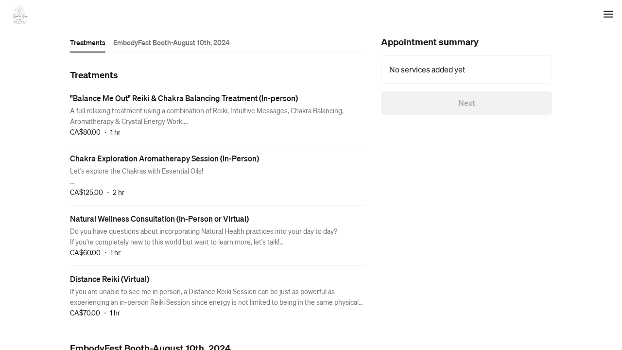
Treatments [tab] (87, 42)
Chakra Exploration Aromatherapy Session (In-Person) (164, 158)
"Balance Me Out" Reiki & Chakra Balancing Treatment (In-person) (184, 98)
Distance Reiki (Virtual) (109, 279)
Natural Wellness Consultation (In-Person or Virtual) (159, 218)
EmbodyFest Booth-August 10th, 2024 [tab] (171, 42)
